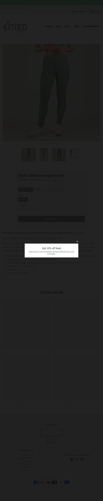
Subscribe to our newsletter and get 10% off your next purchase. (51, 252)
